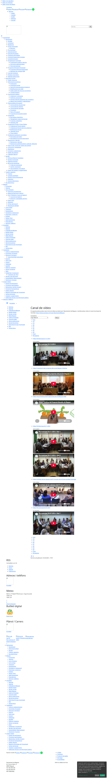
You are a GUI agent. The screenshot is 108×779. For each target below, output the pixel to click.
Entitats (11, 672)
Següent (13, 604)
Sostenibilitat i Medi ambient (17, 730)
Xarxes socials (12, 314)
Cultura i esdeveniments (15, 707)
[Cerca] (90, 26)
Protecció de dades (62, 756)
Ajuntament (9, 645)
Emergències (12, 677)
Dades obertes (13, 742)
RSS (10, 326)
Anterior (8, 604)
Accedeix (8, 585)
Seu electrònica (13, 654)
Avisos (10, 568)
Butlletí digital (12, 312)
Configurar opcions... (83, 775)
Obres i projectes (13, 723)
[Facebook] (15, 9)
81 (33, 327)
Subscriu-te (9, 616)
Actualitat (12, 303)
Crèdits (59, 752)
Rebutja (97, 775)
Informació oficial (14, 649)
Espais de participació (15, 735)
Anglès (13, 17)
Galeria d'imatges (14, 317)
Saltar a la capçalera (7, 1)
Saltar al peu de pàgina (8, 4)
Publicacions (12, 571)
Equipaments (12, 666)
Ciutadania (34, 316)
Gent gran (11, 714)
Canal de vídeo (13, 319)
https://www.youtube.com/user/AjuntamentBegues (50, 313)
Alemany (13, 18)
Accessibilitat (60, 759)
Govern (11, 716)
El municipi (12, 657)
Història (11, 659)
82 (33, 328)
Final (34, 334)
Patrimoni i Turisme (14, 732)
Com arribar (12, 663)
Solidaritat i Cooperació (15, 726)
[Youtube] (22, 9)
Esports (11, 712)
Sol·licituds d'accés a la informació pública (20, 749)
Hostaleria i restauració (15, 668)
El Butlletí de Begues (14, 310)
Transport (11, 664)
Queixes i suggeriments (15, 748)
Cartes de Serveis (13, 746)
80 (33, 325)
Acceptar (102, 775)
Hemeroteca (12, 328)
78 (33, 321)
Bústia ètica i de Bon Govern (16, 739)
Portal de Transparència (15, 740)
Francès (13, 20)
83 (33, 330)
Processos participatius (15, 737)
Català (13, 13)
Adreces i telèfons (14, 679)
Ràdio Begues (12, 316)
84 (33, 332)
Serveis (11, 650)
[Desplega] (16, 303)
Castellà (13, 15)
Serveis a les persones (15, 728)
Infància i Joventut (14, 721)
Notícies (11, 307)
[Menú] (1, 36)
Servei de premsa (13, 323)
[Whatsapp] (33, 9)
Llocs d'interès (13, 661)
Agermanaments (13, 675)
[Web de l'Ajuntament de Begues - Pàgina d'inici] (13, 30)
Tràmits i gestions (14, 652)
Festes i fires (12, 673)
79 (33, 323)
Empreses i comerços (15, 670)
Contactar (9, 7)
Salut (10, 725)
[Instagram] (28, 9)
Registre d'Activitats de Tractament (18, 744)
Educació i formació (14, 710)
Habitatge (11, 717)
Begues (8, 656)
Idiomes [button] (11, 11)
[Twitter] (9, 9)
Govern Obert (10, 733)
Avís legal (59, 758)
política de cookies (92, 772)
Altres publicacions (14, 321)
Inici (34, 320)
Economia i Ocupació (14, 709)
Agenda (11, 309)
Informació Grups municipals (17, 324)
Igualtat (11, 719)
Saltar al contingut (7, 2)
